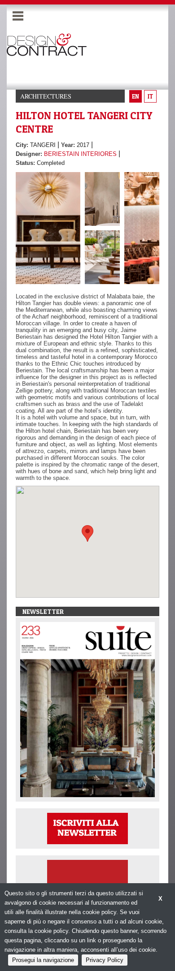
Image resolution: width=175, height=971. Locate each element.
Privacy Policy (104, 960)
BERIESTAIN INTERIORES (80, 154)
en (135, 96)
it (150, 96)
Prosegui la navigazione (43, 960)
